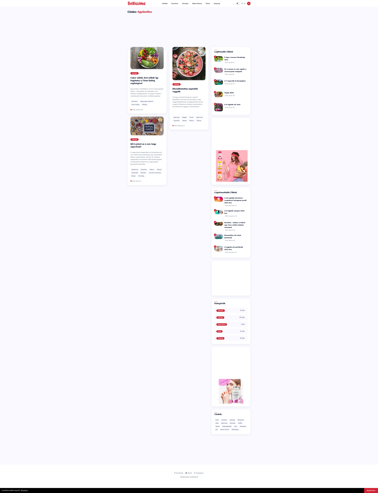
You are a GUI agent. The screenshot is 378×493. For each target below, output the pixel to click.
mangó (184, 120)
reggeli (184, 117)
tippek (217, 426)
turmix (191, 117)
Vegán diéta (229, 93)
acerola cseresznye (155, 172)
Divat (208, 3)
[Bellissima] (136, 3)
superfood (135, 169)
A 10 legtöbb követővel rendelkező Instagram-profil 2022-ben (235, 200)
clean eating (135, 104)
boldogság (235, 429)
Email (190, 473)
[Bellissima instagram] (244, 3)
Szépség (217, 3)
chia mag (141, 176)
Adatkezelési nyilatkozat (189, 477)
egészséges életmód (146, 101)
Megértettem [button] (371, 490)
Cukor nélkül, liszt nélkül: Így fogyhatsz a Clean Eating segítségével (144, 81)
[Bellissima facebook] (242, 3)
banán (134, 176)
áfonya (159, 169)
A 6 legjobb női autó (232, 104)
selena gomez (224, 429)
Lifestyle (185, 3)
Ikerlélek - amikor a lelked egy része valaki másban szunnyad (234, 225)
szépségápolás (227, 426)
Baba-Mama (197, 3)
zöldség (144, 104)
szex (235, 426)
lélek (217, 423)
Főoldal (164, 3)
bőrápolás (241, 420)
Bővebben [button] (24, 490)
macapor (143, 172)
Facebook (179, 473)
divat (217, 420)
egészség (176, 117)
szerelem (224, 420)
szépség (232, 420)
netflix (240, 423)
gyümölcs (135, 101)
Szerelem (174, 3)
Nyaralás (232, 423)
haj (216, 429)
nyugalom (243, 426)
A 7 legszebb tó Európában (235, 81)
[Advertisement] (189, 28)
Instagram (200, 473)
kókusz (152, 169)
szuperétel (135, 172)
